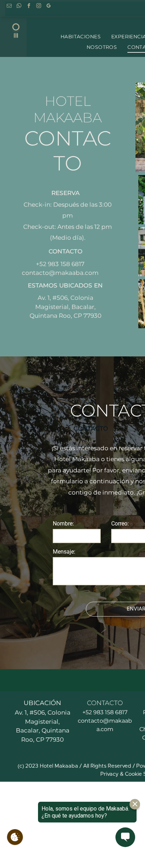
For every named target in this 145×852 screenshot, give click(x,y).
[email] (9, 6)
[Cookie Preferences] (15, 837)
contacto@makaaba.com (60, 272)
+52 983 (47, 263)
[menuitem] (80, 36)
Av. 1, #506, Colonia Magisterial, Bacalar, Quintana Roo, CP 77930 (65, 306)
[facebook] (28, 6)
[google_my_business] (48, 6)
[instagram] (38, 6)
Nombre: (63, 523)
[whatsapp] (19, 6)
